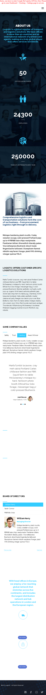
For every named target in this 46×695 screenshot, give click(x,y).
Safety (6, 335)
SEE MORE (22, 637)
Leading (22, 335)
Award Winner (33, 335)
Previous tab (7, 550)
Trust (14, 335)
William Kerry (10, 504)
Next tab (39, 550)
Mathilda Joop (9, 513)
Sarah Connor (9, 508)
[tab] (6, 335)
